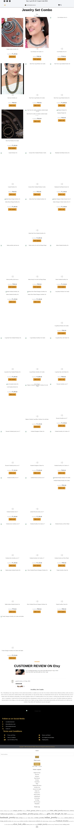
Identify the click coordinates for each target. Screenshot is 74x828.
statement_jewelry (29, 824)
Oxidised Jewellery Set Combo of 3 (61, 465)
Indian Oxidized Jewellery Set (12, 294)
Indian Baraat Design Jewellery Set (12, 201)
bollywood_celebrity (68, 810)
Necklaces (37, 776)
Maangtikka (37, 803)
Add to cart (12, 105)
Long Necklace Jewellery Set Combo (37, 372)
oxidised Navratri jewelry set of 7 (37, 511)
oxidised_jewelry (31, 821)
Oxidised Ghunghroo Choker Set (37, 465)
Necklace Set (37, 792)
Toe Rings (37, 800)
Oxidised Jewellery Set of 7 (12, 511)
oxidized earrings (45, 821)
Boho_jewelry (47, 810)
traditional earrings (51, 824)
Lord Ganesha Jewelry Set (12, 386)
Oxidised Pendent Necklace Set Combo (62, 480)
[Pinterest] (10, 1)
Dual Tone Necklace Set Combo (12, 140)
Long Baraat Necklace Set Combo (62, 325)
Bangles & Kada (37, 772)
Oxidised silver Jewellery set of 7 (12, 558)
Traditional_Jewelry (58, 824)
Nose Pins (37, 774)
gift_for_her (62, 814)
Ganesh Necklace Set (12, 186)
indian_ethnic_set (31, 817)
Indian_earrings (19, 817)
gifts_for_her (52, 814)
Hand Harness (37, 778)
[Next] (37, 48)
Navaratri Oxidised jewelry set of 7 (12, 465)
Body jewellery (37, 794)
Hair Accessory (37, 801)
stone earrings (35, 824)
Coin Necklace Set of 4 (61, 51)
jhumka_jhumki (68, 817)
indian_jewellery (39, 817)
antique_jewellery (10, 810)
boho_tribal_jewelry (56, 810)
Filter (37, 764)
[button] (5, 5)
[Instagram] (7, 1)
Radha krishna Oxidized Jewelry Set (12, 604)
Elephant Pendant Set (61, 112)
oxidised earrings (16, 821)
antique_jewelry (17, 810)
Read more (12, 56)
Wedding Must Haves (37, 785)
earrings (19, 814)
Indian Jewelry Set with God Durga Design (37, 279)
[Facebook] (4, 1)
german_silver (38, 814)
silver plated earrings (9, 824)
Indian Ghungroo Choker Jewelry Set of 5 (61, 201)
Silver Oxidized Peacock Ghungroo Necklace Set (37, 604)
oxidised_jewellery (23, 821)
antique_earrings (3, 810)
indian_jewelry (51, 817)
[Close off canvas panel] (37, 827)
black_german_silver (33, 810)
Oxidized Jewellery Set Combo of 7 (37, 558)
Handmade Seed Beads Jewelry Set (62, 186)
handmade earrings (70, 814)
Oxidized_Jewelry (62, 821)
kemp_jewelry (4, 821)
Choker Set (37, 790)
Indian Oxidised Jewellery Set (62, 279)
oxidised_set (38, 821)
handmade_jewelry (7, 817)
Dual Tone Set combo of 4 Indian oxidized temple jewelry (37, 114)
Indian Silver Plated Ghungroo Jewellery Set (37, 294)
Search (37, 756)
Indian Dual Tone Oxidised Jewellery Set (37, 233)
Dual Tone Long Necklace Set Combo (37, 97)
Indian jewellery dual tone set (12, 279)
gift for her (45, 814)
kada (73, 817)
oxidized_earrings (52, 821)
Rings (37, 783)
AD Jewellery (37, 798)
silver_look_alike (19, 824)
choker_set (15, 814)
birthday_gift (24, 810)
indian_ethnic (25, 817)
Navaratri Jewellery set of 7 (61, 418)
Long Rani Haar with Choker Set (61, 372)
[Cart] (59, 5)
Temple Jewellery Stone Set (61, 604)
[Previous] (36, 48)
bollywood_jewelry (7, 814)
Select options (37, 59)
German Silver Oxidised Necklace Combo (37, 186)
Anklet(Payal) (37, 796)
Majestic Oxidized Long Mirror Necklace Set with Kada (37, 419)
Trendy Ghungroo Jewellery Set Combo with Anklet (12, 650)
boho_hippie (42, 810)
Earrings (37, 780)
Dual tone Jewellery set (12, 97)
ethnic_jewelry (28, 814)
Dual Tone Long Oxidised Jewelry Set (61, 97)
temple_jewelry (42, 824)
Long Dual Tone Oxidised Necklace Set (12, 372)
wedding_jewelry (66, 824)
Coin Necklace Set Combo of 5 (37, 51)
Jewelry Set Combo (37, 789)
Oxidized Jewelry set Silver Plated (62, 558)
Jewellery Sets (37, 787)
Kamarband (37, 781)
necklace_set (10, 821)
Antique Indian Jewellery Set (12, 49)
